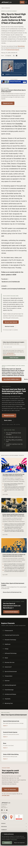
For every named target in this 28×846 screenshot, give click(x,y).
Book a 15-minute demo (10, 795)
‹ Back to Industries (5, 8)
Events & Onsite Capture (12, 49)
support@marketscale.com (9, 360)
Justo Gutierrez (6, 126)
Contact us (3, 811)
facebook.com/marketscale (11, 281)
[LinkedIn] (1, 815)
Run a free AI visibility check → (12, 385)
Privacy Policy (14, 839)
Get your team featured (11, 322)
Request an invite (8, 103)
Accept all (7, 842)
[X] (4, 815)
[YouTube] (6, 815)
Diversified (18, 124)
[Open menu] (26, 2)
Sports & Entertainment (9, 11)
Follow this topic (14, 363)
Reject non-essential (19, 842)
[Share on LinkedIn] (16, 56)
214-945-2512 (10, 359)
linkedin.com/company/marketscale (13, 288)
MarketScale (21, 46)
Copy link (9, 55)
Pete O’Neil (18, 126)
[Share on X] (14, 56)
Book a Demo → (4, 813)
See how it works (9, 326)
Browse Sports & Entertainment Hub (12, 598)
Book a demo (8, 426)
